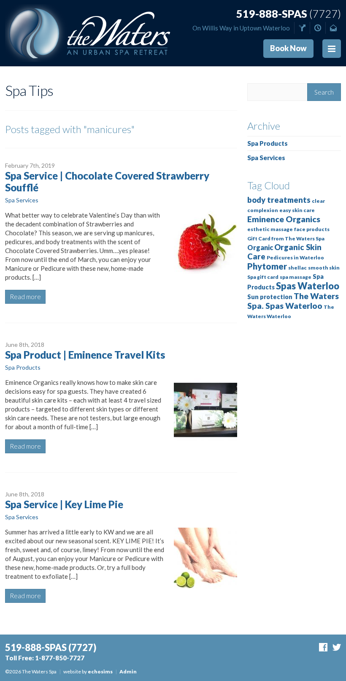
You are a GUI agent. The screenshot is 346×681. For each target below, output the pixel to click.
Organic (260, 247)
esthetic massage (270, 229)
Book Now (288, 48)
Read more (25, 296)
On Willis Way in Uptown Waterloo (241, 28)
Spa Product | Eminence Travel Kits (85, 355)
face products (312, 229)
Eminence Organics (283, 219)
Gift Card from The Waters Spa (285, 238)
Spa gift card (262, 277)
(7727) (288, 13)
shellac (297, 267)
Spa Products (23, 367)
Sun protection (269, 296)
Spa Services (21, 200)
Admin (128, 671)
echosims (100, 671)
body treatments (279, 199)
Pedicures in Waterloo (295, 257)
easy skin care (297, 210)
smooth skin (324, 267)
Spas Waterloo (307, 285)
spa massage (295, 277)
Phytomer (267, 266)
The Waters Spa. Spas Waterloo (293, 301)
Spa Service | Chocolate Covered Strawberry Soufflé (107, 181)
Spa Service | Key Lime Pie (64, 504)
